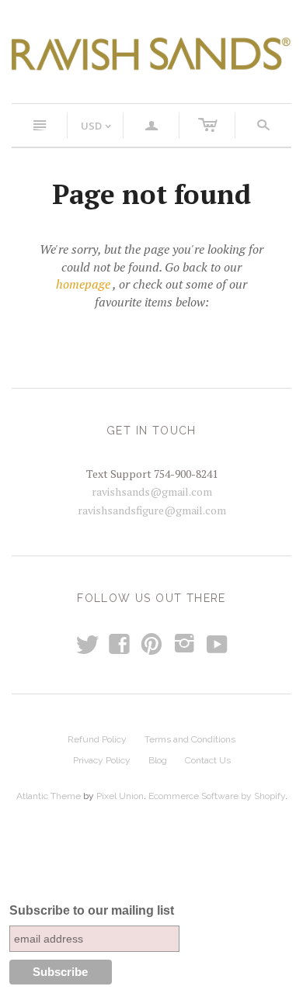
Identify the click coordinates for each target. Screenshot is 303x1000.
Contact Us (208, 760)
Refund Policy (97, 739)
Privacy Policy (102, 760)
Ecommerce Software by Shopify (216, 796)
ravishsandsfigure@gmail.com (152, 510)
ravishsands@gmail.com (152, 491)
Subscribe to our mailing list (91, 910)
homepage (83, 283)
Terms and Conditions (190, 739)
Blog (157, 760)
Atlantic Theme (48, 796)
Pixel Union (120, 796)
